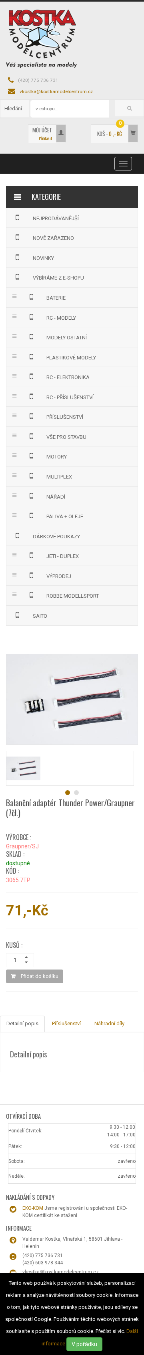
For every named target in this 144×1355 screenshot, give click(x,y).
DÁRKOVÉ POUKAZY (56, 536)
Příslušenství (66, 1023)
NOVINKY (43, 258)
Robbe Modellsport (72, 596)
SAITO (40, 616)
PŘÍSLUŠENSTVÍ (64, 417)
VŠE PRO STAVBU (66, 437)
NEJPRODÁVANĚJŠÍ (56, 218)
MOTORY (56, 457)
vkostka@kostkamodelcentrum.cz (56, 91)
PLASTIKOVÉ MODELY (71, 358)
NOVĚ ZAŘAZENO (53, 238)
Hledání (13, 108)
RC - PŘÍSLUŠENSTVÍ (70, 397)
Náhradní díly (109, 1023)
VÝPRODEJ (58, 576)
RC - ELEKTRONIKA (68, 377)
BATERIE (56, 298)
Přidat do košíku (39, 976)
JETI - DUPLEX (62, 556)
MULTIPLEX (59, 477)
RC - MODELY (61, 318)
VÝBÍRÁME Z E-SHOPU (58, 278)
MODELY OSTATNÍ (66, 338)
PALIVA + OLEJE (64, 516)
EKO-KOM (32, 1208)
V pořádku (84, 1344)
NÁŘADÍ (55, 497)
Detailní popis (22, 1023)
